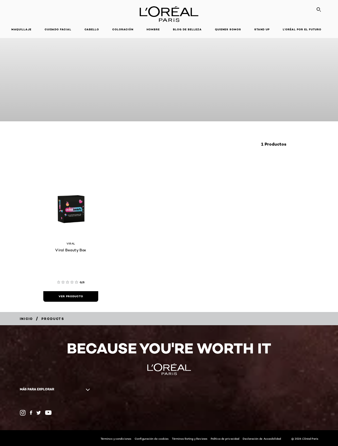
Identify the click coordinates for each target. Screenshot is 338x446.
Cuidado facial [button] (58, 29)
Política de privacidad (225, 438)
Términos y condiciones (116, 438)
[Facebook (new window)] (31, 412)
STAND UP (262, 29)
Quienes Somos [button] (228, 29)
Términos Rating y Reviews (189, 438)
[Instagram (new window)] (23, 413)
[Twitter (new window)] (38, 413)
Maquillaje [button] (21, 29)
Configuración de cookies (151, 438)
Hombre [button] (153, 29)
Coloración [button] (122, 29)
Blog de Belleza (187, 29)
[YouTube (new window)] (48, 412)
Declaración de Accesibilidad (262, 438)
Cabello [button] (91, 29)
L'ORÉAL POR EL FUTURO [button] (302, 29)
